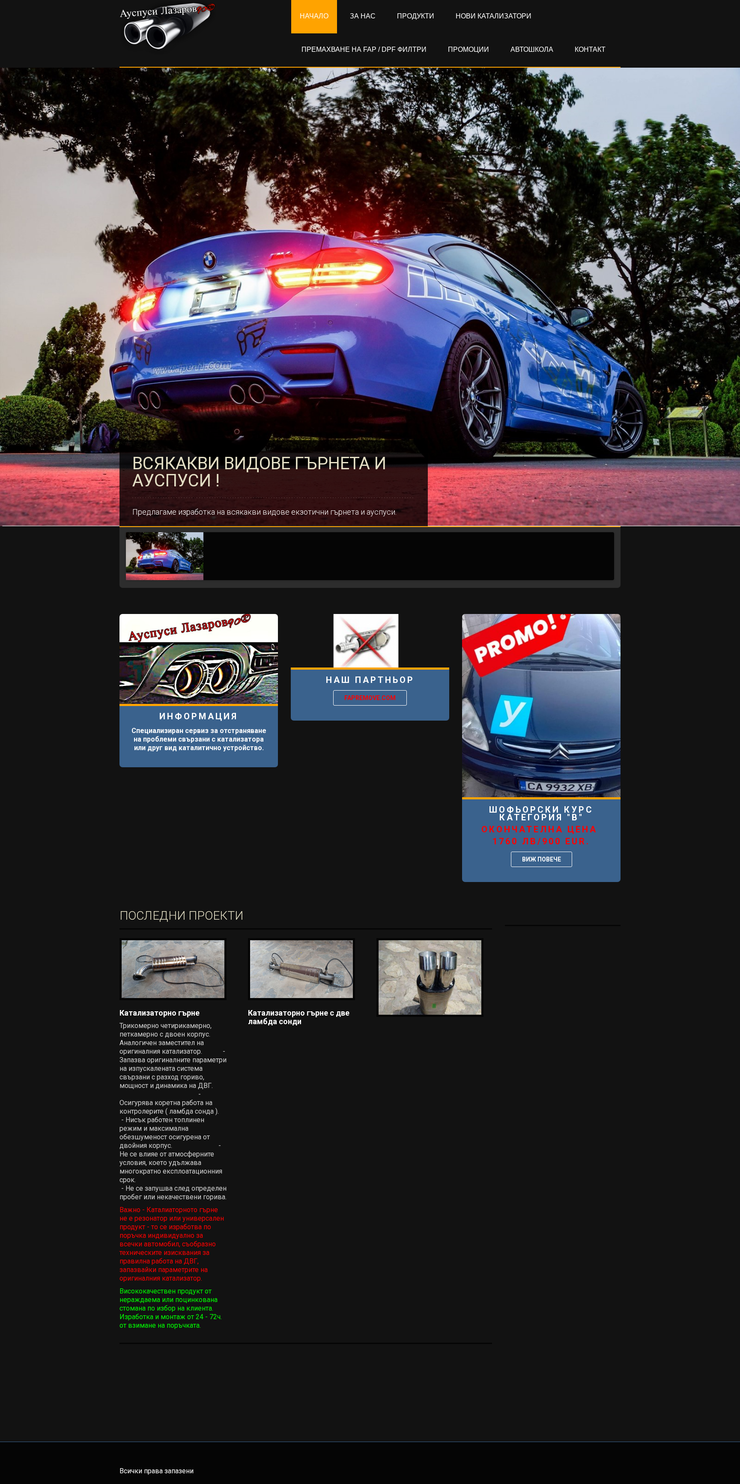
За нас (363, 16)
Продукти (415, 16)
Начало (314, 16)
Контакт (590, 49)
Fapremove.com (370, 697)
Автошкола (531, 49)
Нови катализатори (493, 16)
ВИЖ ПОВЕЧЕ (541, 859)
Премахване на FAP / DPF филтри (364, 49)
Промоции (468, 49)
